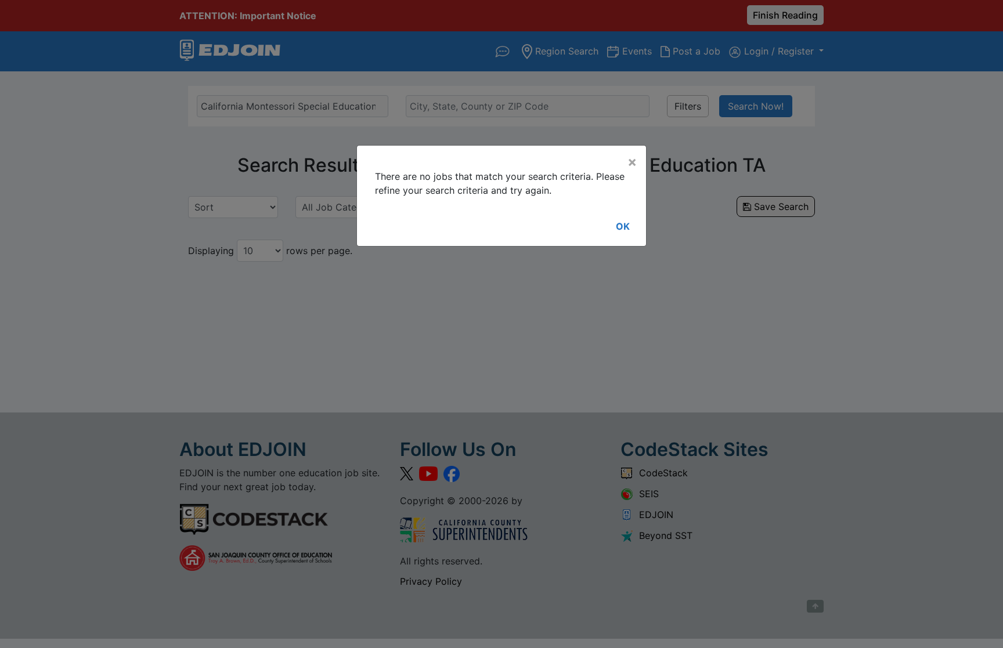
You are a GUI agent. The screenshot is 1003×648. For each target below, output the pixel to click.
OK (623, 226)
